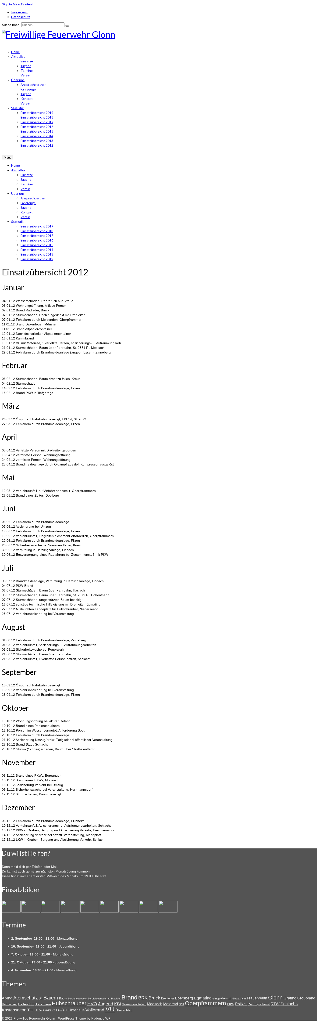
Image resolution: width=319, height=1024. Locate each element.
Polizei (241, 1004)
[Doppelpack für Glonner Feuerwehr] (31, 911)
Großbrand (306, 998)
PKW (230, 1004)
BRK (143, 997)
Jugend (105, 1003)
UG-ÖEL (61, 1010)
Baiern (50, 998)
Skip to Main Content (17, 4)
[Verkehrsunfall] (90, 911)
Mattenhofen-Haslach (134, 1004)
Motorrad (170, 1004)
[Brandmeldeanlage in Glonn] (11, 911)
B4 (41, 998)
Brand (129, 997)
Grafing (290, 998)
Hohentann (43, 1004)
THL (31, 1010)
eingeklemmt (222, 998)
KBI (117, 1004)
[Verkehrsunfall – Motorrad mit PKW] (70, 911)
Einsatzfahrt (239, 998)
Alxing (7, 998)
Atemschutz (25, 997)
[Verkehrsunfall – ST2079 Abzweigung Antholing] (129, 911)
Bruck (154, 997)
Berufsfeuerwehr (77, 998)
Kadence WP (100, 1018)
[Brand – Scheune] (149, 911)
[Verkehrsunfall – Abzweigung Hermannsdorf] (110, 911)
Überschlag (124, 1010)
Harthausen (9, 1004)
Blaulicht (116, 998)
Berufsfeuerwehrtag (99, 998)
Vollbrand (94, 1009)
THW (38, 1010)
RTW (275, 1004)
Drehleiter (167, 998)
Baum (63, 998)
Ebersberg (184, 998)
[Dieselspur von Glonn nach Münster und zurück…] (51, 911)
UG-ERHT (49, 1010)
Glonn (275, 998)
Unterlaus (76, 1010)
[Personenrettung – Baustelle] (168, 911)
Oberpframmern (205, 1003)
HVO (92, 1003)
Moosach (154, 1004)
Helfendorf (26, 1004)
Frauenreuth (257, 998)
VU (110, 1009)
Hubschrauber (69, 1003)
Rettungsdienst (259, 1004)
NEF (181, 1004)
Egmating (203, 998)
